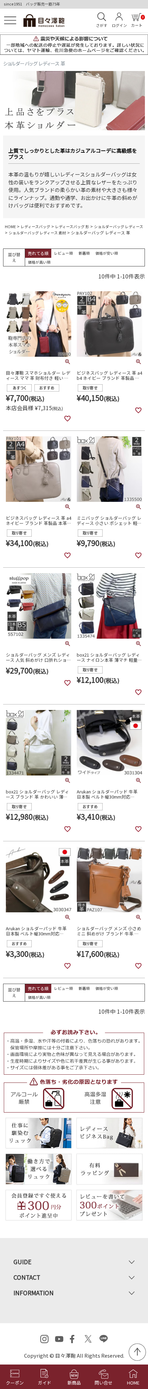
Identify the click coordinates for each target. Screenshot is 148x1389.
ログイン (119, 25)
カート (137, 21)
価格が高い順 (39, 262)
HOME (10, 226)
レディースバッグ (35, 226)
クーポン (15, 1382)
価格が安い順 (106, 253)
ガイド (44, 1382)
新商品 (74, 1382)
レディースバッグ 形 (72, 226)
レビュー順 (63, 253)
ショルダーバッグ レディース (118, 226)
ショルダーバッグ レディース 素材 (37, 232)
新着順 (84, 253)
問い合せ (104, 1382)
